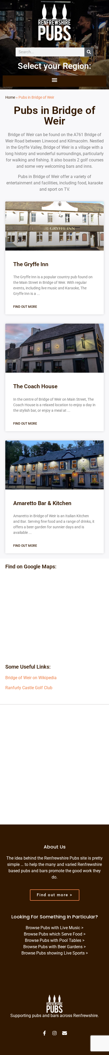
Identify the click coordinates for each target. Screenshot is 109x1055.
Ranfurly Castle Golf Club (28, 687)
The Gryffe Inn (30, 264)
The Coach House (35, 386)
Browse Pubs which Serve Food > (54, 934)
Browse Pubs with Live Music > (54, 927)
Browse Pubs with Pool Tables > (54, 940)
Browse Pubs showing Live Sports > (54, 953)
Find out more (25, 307)
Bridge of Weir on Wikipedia (31, 677)
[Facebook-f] (44, 1033)
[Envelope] (64, 1033)
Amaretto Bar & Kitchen (42, 503)
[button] (54, 79)
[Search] (88, 51)
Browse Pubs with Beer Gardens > (54, 946)
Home (10, 97)
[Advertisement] (54, 768)
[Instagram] (54, 1033)
